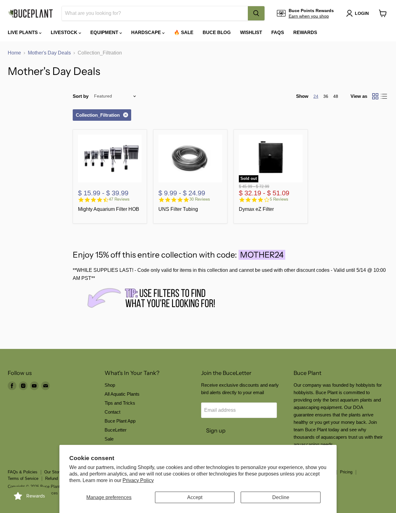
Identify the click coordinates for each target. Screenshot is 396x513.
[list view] (384, 96)
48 (335, 96)
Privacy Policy (138, 480)
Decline (280, 497)
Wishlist (251, 32)
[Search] (256, 13)
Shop (110, 385)
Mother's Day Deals (49, 52)
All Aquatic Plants (122, 394)
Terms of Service (23, 478)
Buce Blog (217, 32)
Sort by (80, 96)
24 (315, 96)
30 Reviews (199, 199)
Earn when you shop (309, 16)
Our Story (53, 472)
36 (325, 96)
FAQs (277, 32)
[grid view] (375, 96)
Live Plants (23, 32)
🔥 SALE (183, 32)
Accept (194, 497)
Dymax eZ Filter (256, 209)
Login (362, 13)
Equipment (104, 32)
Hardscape (146, 32)
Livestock (65, 32)
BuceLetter (116, 430)
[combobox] (155, 13)
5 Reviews (279, 199)
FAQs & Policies (22, 472)
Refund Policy (57, 478)
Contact (112, 412)
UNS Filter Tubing (178, 209)
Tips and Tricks (120, 403)
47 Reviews (119, 199)
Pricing (346, 472)
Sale (109, 438)
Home (14, 52)
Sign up (216, 430)
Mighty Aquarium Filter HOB (108, 209)
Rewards (305, 32)
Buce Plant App (120, 421)
